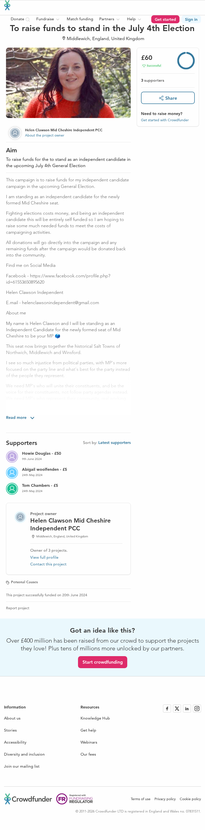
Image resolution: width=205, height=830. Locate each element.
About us (12, 718)
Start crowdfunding (102, 662)
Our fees (88, 754)
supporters (152, 80)
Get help (88, 730)
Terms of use (140, 799)
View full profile (44, 557)
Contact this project (48, 564)
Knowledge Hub (95, 718)
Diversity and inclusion (24, 754)
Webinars (88, 742)
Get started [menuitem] (165, 19)
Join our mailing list (22, 766)
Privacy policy (165, 799)
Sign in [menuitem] (191, 19)
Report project (17, 608)
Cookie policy (190, 799)
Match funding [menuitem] (80, 19)
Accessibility (15, 742)
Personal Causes (24, 582)
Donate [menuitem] (18, 19)
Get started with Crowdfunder (165, 120)
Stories (10, 730)
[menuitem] (48, 19)
